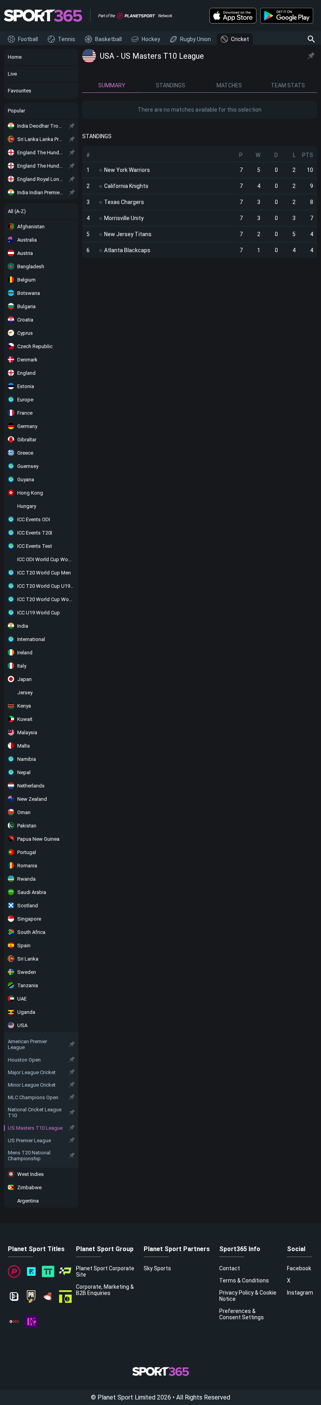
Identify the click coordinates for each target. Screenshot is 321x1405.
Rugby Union (195, 39)
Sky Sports (157, 1268)
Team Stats (288, 85)
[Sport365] (43, 15)
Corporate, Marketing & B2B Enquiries (105, 1290)
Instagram (300, 1292)
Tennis (66, 39)
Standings (170, 85)
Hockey (151, 39)
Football (28, 39)
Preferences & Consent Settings (241, 1314)
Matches (229, 85)
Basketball (108, 39)
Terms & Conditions (244, 1280)
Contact (229, 1268)
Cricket (240, 39)
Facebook (299, 1268)
